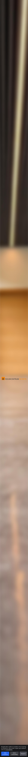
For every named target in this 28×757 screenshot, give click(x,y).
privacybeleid (9, 749)
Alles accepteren (5, 753)
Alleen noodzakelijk (14, 753)
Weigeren (23, 753)
